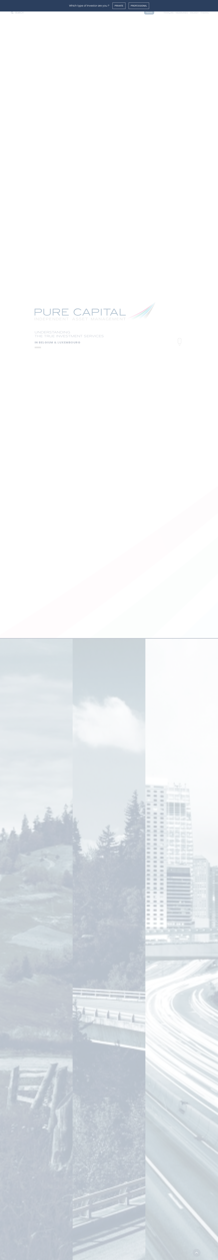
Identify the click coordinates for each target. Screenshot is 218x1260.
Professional (139, 6)
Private (119, 6)
